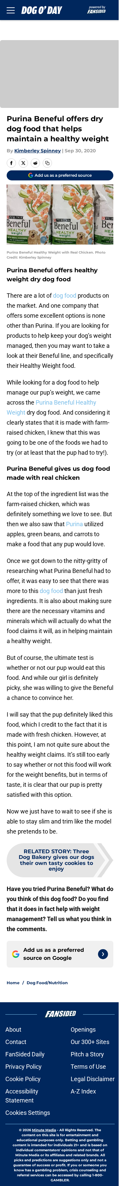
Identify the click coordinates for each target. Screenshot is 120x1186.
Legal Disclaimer (93, 1078)
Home (13, 982)
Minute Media (44, 1130)
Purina (74, 524)
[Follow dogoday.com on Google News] (103, 954)
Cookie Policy (23, 1078)
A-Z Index (83, 1091)
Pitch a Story (87, 1054)
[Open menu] (11, 10)
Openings (83, 1029)
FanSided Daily (25, 1054)
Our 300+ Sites (90, 1041)
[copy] (47, 163)
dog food (64, 295)
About (13, 1029)
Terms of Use (88, 1066)
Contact (15, 1041)
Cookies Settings (27, 1112)
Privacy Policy (23, 1066)
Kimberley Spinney (37, 151)
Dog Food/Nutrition (47, 982)
